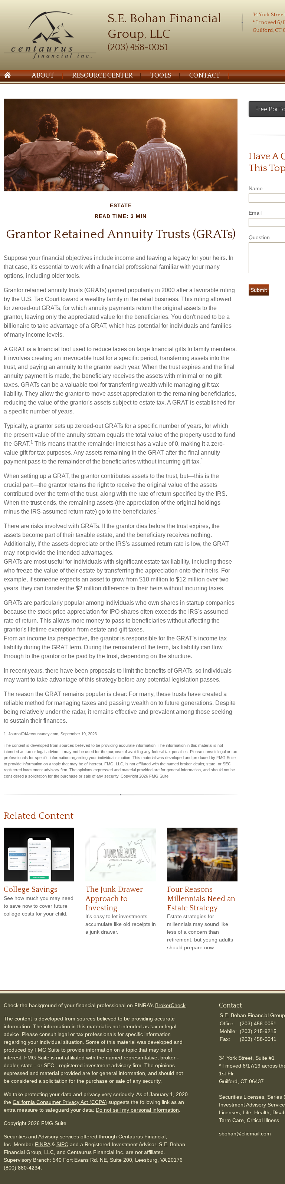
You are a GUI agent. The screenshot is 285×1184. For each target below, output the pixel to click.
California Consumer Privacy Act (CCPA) (60, 1102)
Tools (160, 75)
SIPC (62, 1144)
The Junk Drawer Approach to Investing (114, 898)
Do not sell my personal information (137, 1110)
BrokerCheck (170, 1005)
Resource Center (102, 75)
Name (256, 188)
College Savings (31, 889)
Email (255, 213)
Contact (204, 75)
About (43, 75)
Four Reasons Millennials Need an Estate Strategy (201, 898)
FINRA (42, 1144)
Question (259, 237)
